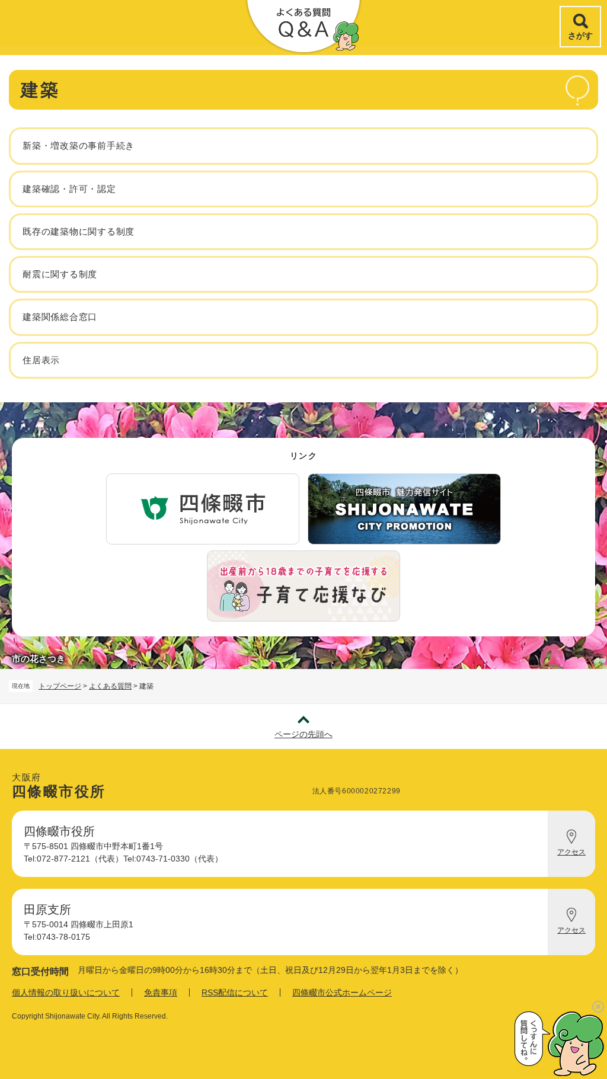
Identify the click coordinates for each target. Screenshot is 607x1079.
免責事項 (160, 992)
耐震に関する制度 (60, 274)
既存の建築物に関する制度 (79, 231)
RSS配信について (235, 992)
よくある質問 (110, 686)
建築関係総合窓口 (60, 317)
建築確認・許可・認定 (69, 189)
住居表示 (41, 360)
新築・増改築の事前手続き (79, 145)
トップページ (60, 686)
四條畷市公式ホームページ (342, 992)
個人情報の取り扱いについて (66, 992)
